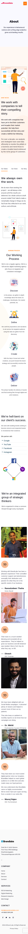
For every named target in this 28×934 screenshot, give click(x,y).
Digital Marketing (6, 893)
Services (4, 876)
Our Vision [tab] (14, 169)
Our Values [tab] (4, 169)
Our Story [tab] (24, 169)
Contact (4, 879)
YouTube (7, 444)
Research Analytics (7, 896)
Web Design (5, 899)
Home (3, 871)
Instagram (8, 452)
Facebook (8, 448)
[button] (14, 441)
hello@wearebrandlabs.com (10, 910)
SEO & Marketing (6, 890)
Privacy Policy (14, 928)
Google (7, 441)
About (3, 874)
